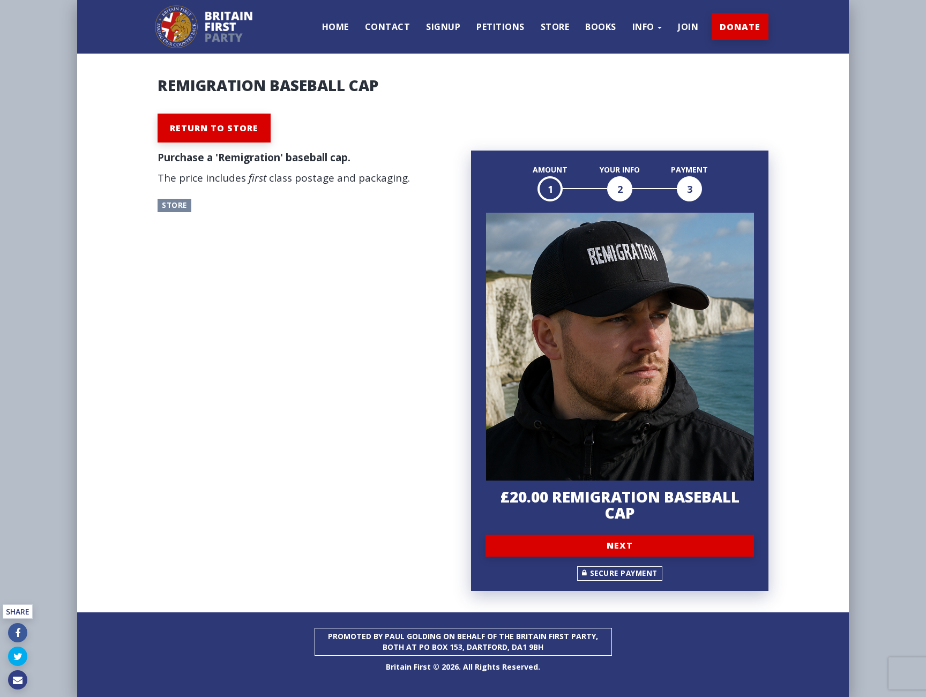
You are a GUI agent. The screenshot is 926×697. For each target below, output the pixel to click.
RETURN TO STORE (214, 128)
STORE (555, 27)
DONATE (740, 27)
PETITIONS (500, 27)
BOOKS (600, 27)
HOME (335, 27)
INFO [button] (644, 27)
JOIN (688, 27)
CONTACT (387, 27)
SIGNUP (443, 27)
